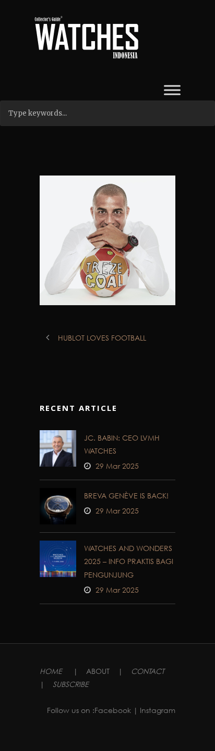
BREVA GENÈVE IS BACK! (126, 495)
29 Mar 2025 (117, 466)
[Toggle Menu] (172, 90)
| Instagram (154, 710)
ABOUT (98, 671)
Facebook (112, 710)
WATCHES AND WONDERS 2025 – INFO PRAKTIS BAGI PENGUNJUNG (128, 561)
